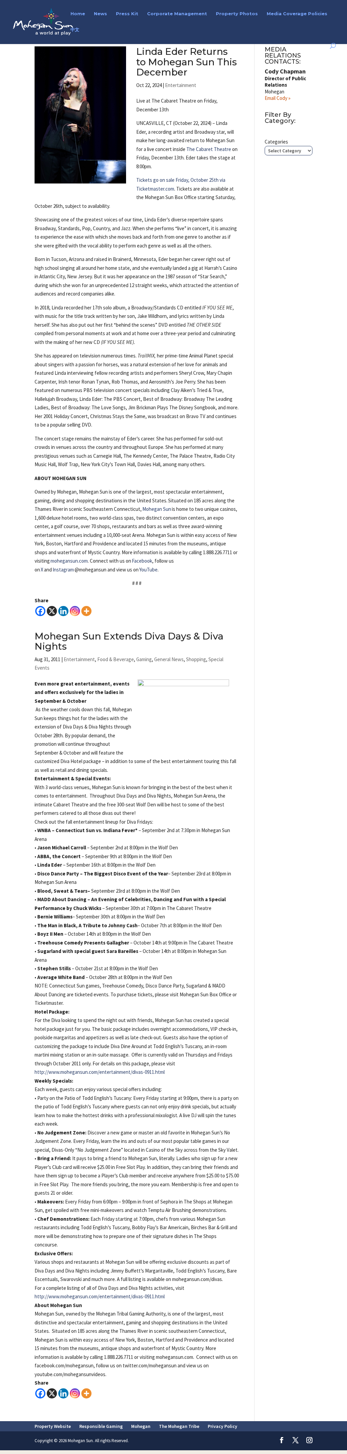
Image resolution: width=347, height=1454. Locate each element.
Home (77, 13)
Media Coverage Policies (297, 13)
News (100, 13)
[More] (86, 611)
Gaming (144, 659)
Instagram (63, 569)
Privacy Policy (222, 1426)
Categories (276, 141)
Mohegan (140, 1426)
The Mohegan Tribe (179, 1426)
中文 (74, 29)
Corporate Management (177, 13)
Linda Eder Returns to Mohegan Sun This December (186, 62)
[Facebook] (40, 611)
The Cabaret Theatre (208, 149)
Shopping (196, 659)
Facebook (142, 561)
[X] (52, 611)
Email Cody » (277, 98)
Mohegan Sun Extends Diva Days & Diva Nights (129, 641)
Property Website (53, 1426)
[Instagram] (75, 611)
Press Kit (127, 13)
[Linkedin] (63, 611)
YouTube (148, 569)
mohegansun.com (69, 561)
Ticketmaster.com (155, 189)
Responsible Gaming (101, 1426)
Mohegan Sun (156, 509)
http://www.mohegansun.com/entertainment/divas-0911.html (100, 1072)
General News (169, 659)
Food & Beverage (115, 659)
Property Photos (237, 13)
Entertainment (180, 85)
